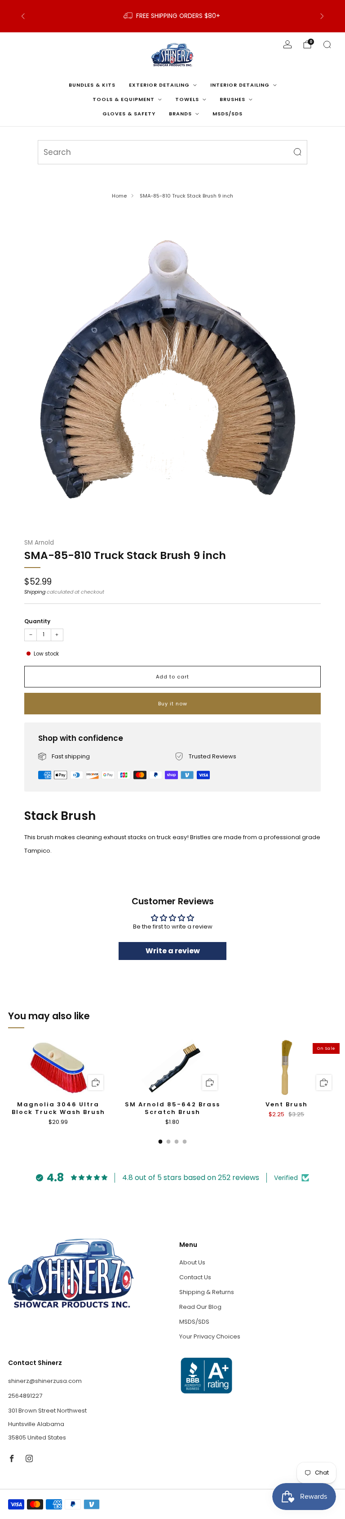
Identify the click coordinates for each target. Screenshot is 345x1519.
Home (119, 195)
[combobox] (172, 152)
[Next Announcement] (322, 16)
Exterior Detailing (159, 84)
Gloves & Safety (128, 113)
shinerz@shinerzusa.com (45, 1381)
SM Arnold (39, 542)
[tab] (161, 1142)
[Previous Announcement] (23, 16)
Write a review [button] (173, 951)
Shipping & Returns (206, 1292)
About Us (192, 1262)
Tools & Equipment (124, 99)
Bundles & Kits (92, 84)
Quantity (37, 621)
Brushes (232, 99)
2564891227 (25, 1395)
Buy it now (172, 703)
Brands (180, 113)
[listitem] (172, 16)
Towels (187, 99)
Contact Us (195, 1277)
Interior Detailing (240, 84)
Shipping (34, 591)
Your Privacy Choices (209, 1336)
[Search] (327, 44)
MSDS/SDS (227, 113)
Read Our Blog (200, 1307)
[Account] (287, 44)
